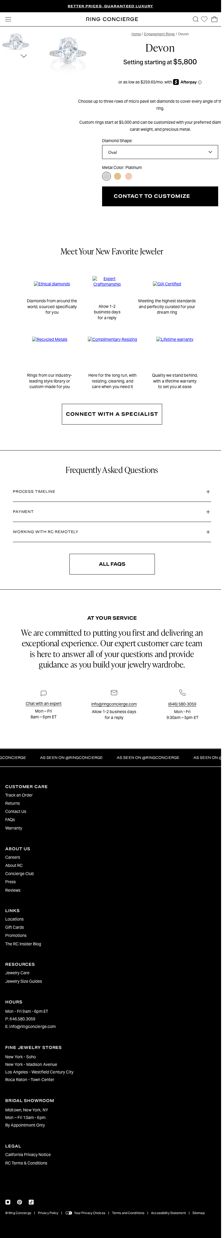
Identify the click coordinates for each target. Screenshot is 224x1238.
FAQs (10, 819)
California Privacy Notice (28, 1154)
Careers (12, 857)
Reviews (12, 890)
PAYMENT (21, 511)
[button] (193, 19)
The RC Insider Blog (23, 944)
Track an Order (19, 795)
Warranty (13, 828)
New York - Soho (20, 1056)
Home (134, 34)
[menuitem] (110, 795)
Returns (12, 803)
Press (10, 881)
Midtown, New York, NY (26, 1110)
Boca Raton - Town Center (29, 1079)
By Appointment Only (25, 1125)
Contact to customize (150, 196)
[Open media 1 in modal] (68, 55)
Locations (14, 919)
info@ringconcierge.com (32, 1026)
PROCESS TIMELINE (32, 491)
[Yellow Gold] (117, 176)
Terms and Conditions (128, 1213)
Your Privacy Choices (89, 1213)
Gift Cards (14, 927)
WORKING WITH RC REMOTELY (44, 532)
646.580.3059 (22, 1019)
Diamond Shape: (117, 140)
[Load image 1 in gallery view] (16, 46)
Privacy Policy (48, 1213)
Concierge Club (19, 873)
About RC (14, 865)
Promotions (16, 935)
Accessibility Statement (168, 1213)
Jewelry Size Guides (23, 981)
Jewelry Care (17, 972)
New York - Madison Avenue (31, 1064)
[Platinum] (106, 176)
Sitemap (198, 1213)
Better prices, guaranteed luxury (110, 6)
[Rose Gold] (128, 176)
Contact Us (15, 811)
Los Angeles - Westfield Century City (39, 1072)
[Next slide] (23, 56)
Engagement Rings (158, 34)
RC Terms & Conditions (26, 1163)
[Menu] (8, 19)
